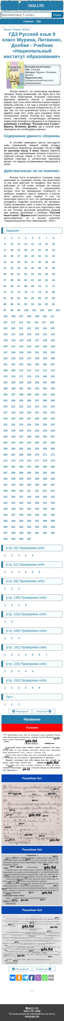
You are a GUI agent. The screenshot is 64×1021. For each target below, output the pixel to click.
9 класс (12, 27)
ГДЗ (38, 21)
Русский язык (26, 27)
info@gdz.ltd (32, 1016)
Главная (28, 21)
